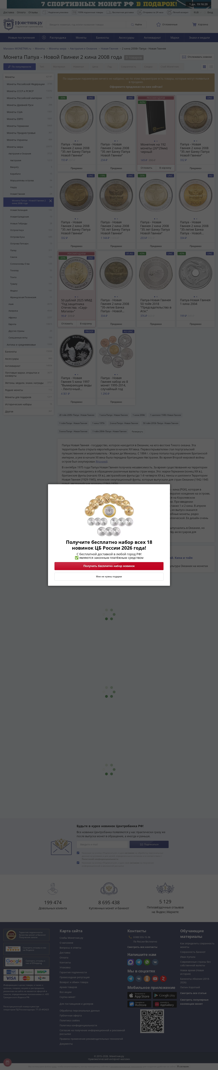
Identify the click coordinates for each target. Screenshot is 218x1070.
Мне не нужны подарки (109, 576)
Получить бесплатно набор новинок (109, 566)
